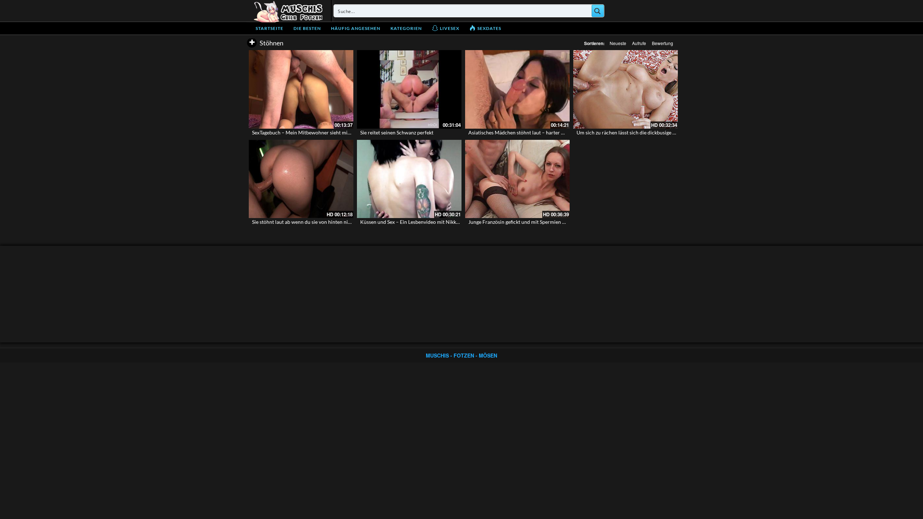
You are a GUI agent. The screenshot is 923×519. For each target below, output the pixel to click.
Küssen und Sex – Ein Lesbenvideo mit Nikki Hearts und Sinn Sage (432, 222)
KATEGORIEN (406, 28)
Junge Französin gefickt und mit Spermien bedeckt (524, 222)
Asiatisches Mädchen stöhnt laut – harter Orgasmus (526, 132)
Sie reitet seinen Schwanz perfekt (396, 132)
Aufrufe (639, 43)
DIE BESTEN (307, 28)
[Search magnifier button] (598, 11)
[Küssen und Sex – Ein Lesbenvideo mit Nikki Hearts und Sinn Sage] (409, 179)
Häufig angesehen (355, 28)
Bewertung (662, 43)
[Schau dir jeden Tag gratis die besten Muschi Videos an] (288, 10)
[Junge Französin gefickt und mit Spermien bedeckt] (517, 179)
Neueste (618, 43)
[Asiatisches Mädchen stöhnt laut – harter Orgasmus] (517, 89)
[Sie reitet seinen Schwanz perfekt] (409, 89)
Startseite (269, 28)
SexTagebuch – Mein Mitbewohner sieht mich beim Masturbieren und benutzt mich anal (349, 132)
